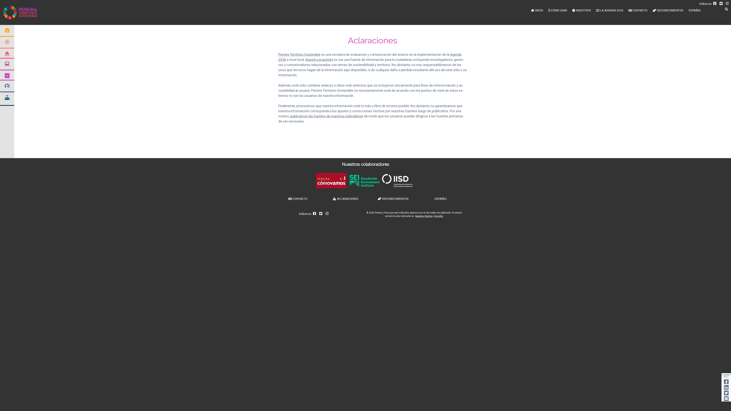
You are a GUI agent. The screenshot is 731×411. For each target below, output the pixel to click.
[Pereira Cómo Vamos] (331, 187)
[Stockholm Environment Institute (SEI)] (364, 186)
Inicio (539, 10)
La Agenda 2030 (611, 10)
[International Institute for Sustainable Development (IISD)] (397, 186)
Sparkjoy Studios (424, 216)
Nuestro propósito (319, 60)
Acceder (438, 216)
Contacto (640, 10)
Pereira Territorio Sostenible (299, 55)
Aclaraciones (347, 199)
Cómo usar (559, 10)
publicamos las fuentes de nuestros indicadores (326, 116)
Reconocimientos (670, 10)
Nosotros (583, 10)
